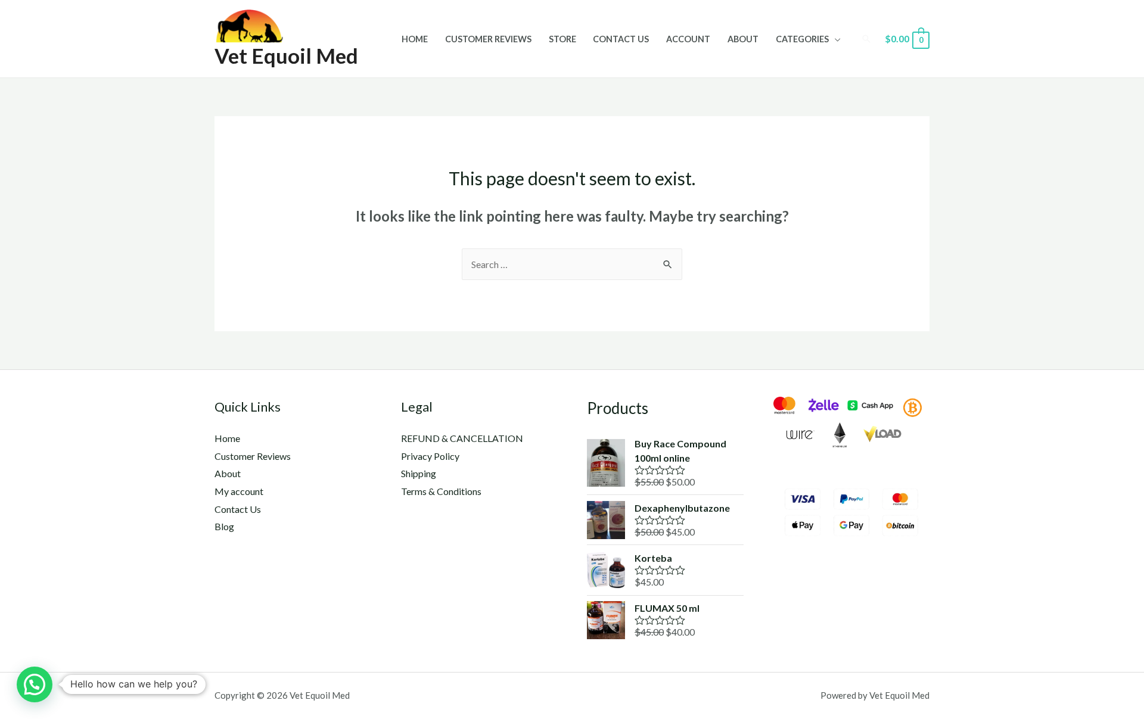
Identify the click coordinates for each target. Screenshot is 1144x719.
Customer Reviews (488, 39)
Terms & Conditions (441, 491)
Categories (802, 39)
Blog (224, 526)
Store (562, 39)
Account (688, 39)
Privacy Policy (430, 456)
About (743, 39)
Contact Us (621, 39)
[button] (34, 684)
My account (238, 491)
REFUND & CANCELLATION (462, 438)
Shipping (418, 473)
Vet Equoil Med (286, 55)
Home (415, 39)
